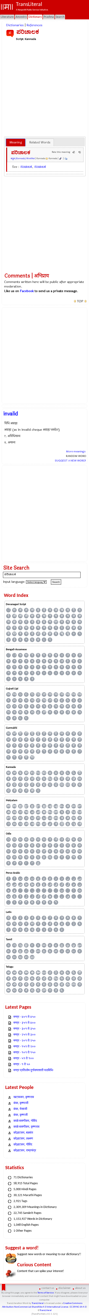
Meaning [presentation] (15, 142)
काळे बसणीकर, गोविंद (25, 1121)
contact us (48, 1288)
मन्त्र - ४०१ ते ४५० (24, 1017)
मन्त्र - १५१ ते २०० (24, 1046)
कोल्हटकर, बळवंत (23, 1133)
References (34, 25)
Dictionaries (15, 25)
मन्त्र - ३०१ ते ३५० (24, 1029)
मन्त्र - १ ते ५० (21, 1064)
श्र (14, 633)
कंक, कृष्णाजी (20, 1103)
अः (14, 610)
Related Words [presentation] (39, 142)
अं (20, 610)
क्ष (38, 616)
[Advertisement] (44, 88)
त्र (56, 622)
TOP (80, 301)
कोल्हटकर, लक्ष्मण (23, 1138)
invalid (10, 414)
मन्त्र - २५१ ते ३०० (24, 1034)
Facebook (27, 291)
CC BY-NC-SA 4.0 (78, 1307)
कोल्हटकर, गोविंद (22, 1144)
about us (80, 1288)
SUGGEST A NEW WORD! (70, 461)
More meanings (76, 451)
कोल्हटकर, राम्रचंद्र (24, 1150)
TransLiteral (38, 1303)
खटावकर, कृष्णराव (23, 1097)
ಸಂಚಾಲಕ (26, 166)
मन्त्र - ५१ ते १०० (23, 1058)
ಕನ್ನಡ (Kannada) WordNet (23, 158)
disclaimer (64, 1288)
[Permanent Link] (60, 158)
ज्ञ (80, 616)
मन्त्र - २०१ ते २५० (24, 1040)
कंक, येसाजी (20, 1109)
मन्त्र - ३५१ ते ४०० (24, 1023)
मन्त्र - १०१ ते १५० (24, 1052)
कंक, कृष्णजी (20, 1115)
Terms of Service (45, 1293)
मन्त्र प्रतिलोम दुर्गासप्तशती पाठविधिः (33, 1070)
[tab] (15, 142)
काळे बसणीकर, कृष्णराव (26, 1127)
